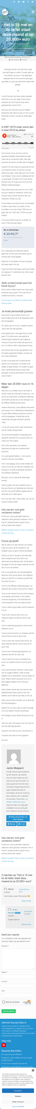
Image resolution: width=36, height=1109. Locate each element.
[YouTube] (4, 1045)
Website (12, 824)
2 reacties (24, 59)
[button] (33, 1070)
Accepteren (18, 1091)
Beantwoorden (26, 901)
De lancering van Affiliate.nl (12, 1054)
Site (3, 991)
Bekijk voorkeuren (18, 1102)
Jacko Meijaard (14, 59)
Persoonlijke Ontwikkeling (14, 57)
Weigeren (18, 1096)
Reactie (5, 946)
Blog (10, 48)
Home (6, 48)
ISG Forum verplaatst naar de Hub (15, 1063)
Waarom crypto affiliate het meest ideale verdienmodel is (17, 1059)
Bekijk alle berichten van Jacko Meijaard (18, 818)
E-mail (22, 824)
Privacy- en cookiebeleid (18, 1106)
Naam (4, 972)
